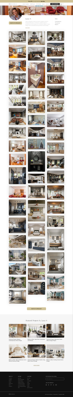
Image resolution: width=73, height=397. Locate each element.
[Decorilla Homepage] (13, 4)
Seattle (28, 384)
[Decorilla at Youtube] (56, 385)
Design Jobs (11, 383)
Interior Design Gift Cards (22, 386)
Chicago (28, 383)
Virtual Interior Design (21, 383)
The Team (10, 378)
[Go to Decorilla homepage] (12, 394)
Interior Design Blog (21, 379)
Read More (27, 27)
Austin (28, 382)
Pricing (10, 382)
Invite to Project (15, 23)
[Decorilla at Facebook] (48, 385)
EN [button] (61, 4)
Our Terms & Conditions (48, 394)
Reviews (10, 380)
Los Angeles (29, 380)
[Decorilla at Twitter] (53, 385)
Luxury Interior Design (21, 384)
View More (36, 365)
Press (10, 384)
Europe (28, 386)
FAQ (18, 387)
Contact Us (10, 386)
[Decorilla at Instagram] (46, 385)
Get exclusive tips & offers (51, 376)
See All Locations (29, 387)
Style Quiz (19, 378)
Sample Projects (20, 380)
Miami (28, 379)
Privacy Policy (55, 394)
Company (10, 379)
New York (28, 378)
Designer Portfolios (21, 382)
